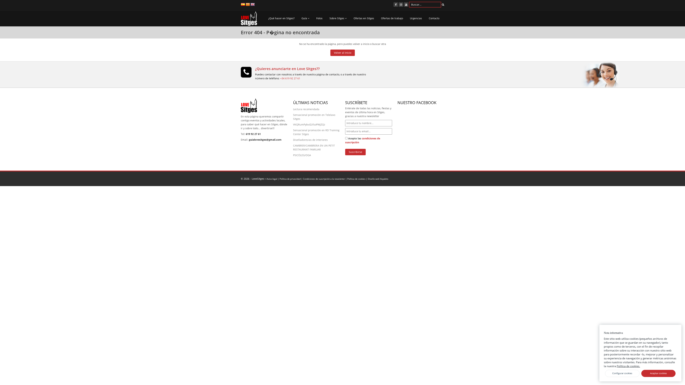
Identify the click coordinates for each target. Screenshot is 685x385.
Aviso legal (272, 178)
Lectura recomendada (306, 109)
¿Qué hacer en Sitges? (281, 18)
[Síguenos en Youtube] (406, 4)
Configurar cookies (622, 373)
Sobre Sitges (337, 18)
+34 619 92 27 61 (290, 78)
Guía (304, 18)
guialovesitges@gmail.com (265, 139)
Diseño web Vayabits (378, 178)
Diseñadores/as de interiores (310, 140)
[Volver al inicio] (249, 19)
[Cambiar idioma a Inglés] (252, 4)
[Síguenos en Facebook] (396, 4)
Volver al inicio (342, 52)
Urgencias (416, 18)
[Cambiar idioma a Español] (243, 4)
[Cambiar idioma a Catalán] (248, 4)
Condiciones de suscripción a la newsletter (324, 178)
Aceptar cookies (658, 373)
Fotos (319, 18)
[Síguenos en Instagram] (401, 4)
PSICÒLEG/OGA (302, 155)
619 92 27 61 (253, 134)
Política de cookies (356, 178)
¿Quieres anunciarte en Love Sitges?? (287, 68)
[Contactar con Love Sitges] (246, 73)
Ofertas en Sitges (364, 18)
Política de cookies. (628, 366)
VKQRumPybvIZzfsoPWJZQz (309, 124)
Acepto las (362, 140)
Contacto (434, 18)
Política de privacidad (290, 178)
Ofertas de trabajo (392, 18)
